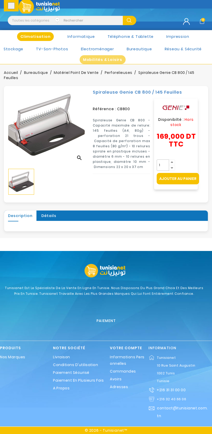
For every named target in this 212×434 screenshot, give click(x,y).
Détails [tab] (48, 215)
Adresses (119, 386)
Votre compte (126, 348)
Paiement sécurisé (71, 372)
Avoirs (116, 379)
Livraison (61, 357)
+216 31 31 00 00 (171, 390)
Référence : (104, 108)
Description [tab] (20, 215)
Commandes (123, 371)
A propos (61, 388)
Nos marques (12, 357)
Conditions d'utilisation (75, 364)
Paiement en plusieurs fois (78, 380)
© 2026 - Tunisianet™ (106, 430)
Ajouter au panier (177, 178)
